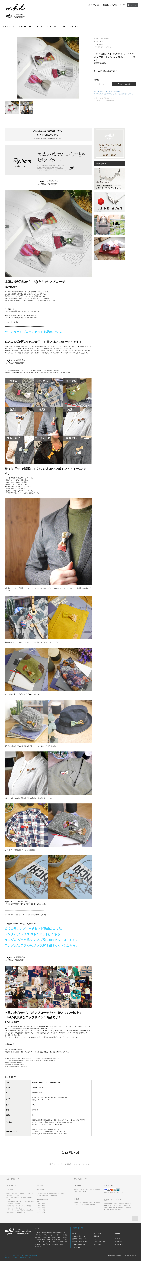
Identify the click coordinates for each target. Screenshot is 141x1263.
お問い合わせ (76, 1247)
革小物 (96, 38)
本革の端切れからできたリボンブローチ (104, 47)
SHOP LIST (52, 27)
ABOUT (22, 27)
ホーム (74, 1233)
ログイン (114, 5)
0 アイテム (133, 5)
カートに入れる (125, 84)
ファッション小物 (103, 38)
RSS (95, 1244)
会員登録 (106, 5)
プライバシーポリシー (78, 1244)
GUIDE (63, 27)
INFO (31, 27)
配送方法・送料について (79, 1239)
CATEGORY (9, 27)
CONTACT (74, 27)
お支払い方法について (78, 1236)
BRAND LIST (119, 1244)
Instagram (38, 1246)
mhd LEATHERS (98, 44)
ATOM (99, 1244)
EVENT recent (119, 1239)
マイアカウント (96, 5)
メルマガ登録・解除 (99, 1241)
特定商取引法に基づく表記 (79, 1241)
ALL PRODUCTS (98, 41)
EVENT (40, 27)
